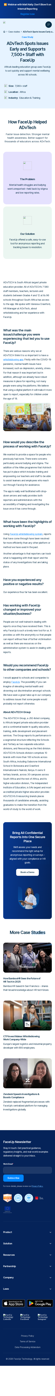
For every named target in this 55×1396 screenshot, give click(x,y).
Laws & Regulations (12, 1269)
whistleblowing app (13, 359)
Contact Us (8, 1284)
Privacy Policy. (37, 1186)
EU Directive (9, 1318)
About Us (7, 1292)
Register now (27, 14)
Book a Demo (27, 872)
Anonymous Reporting (13, 1246)
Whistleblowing (10, 1250)
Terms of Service (27, 1341)
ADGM (6, 1325)
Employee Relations (12, 1258)
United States (9, 1296)
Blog (5, 1262)
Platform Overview (11, 1239)
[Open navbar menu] (48, 24)
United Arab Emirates (13, 1303)
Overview (7, 1273)
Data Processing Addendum (27, 1347)
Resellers (7, 1280)
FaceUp (15, 682)
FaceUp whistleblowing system (26, 534)
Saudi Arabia (8, 1310)
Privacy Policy (27, 1335)
